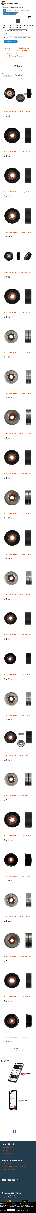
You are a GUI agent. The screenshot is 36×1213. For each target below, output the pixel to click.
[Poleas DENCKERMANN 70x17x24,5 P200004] (18, 175)
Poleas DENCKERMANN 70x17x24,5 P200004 (17, 192)
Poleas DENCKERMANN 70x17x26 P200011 (17, 473)
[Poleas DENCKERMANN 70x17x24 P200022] (18, 900)
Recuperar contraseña (10, 1169)
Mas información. (22, 1210)
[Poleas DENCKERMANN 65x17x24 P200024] (18, 980)
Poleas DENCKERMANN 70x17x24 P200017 (17, 715)
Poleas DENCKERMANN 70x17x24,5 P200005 (17, 232)
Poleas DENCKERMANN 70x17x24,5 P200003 (17, 151)
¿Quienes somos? (8, 1147)
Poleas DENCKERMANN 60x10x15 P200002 (17, 111)
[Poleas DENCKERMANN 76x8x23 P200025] (18, 1021)
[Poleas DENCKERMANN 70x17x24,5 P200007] (18, 296)
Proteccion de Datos (9, 1186)
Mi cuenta (22, 13)
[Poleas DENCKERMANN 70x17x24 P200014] (18, 578)
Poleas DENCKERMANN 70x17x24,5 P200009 (17, 393)
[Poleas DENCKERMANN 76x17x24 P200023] (18, 940)
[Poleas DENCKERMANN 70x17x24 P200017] (18, 699)
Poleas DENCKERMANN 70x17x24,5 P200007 (17, 312)
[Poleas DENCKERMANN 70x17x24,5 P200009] (18, 377)
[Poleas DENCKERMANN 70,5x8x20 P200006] (18, 256)
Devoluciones (7, 1163)
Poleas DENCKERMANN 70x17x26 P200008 (17, 353)
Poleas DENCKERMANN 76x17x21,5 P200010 (17, 433)
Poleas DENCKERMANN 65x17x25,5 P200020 (17, 836)
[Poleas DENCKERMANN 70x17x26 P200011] (18, 457)
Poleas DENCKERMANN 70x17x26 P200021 (17, 876)
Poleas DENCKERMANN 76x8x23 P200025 (16, 1037)
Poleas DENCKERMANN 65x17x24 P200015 (17, 634)
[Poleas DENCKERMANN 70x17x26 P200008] (18, 336)
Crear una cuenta (9, 13)
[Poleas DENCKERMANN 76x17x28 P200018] (18, 739)
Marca (6, 30)
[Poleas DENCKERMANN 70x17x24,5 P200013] (18, 538)
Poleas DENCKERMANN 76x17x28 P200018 (17, 755)
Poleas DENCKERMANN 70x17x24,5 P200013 (17, 554)
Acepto (11, 1210)
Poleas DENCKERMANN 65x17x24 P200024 (17, 997)
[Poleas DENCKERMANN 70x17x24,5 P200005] (18, 216)
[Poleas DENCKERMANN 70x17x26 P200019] (18, 779)
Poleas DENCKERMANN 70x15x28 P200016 (17, 675)
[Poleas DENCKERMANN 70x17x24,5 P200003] (18, 135)
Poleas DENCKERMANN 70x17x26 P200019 (17, 795)
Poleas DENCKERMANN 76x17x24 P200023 (17, 956)
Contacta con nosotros (10, 1197)
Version (6, 37)
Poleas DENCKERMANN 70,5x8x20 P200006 (17, 272)
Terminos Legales (8, 1183)
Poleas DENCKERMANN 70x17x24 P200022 (17, 916)
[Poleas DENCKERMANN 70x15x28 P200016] (18, 658)
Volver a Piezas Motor (18, 70)
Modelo (6, 34)
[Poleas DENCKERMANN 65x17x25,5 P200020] (18, 819)
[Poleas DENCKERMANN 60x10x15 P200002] (18, 95)
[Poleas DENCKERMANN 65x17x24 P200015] (18, 618)
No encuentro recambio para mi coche (15, 1166)
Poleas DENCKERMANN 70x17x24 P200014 (17, 594)
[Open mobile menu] (18, 21)
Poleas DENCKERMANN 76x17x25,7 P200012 (17, 514)
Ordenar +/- (7, 75)
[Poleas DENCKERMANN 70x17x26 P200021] (18, 860)
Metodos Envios (8, 1150)
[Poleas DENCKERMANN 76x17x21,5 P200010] (18, 417)
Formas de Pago (8, 1153)
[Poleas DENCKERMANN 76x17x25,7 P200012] (18, 497)
